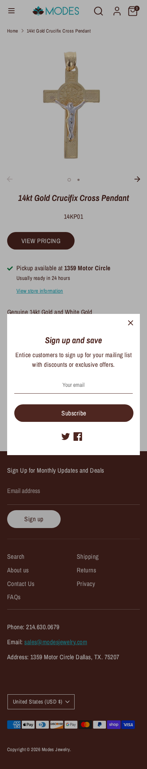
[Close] (130, 323)
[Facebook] (78, 436)
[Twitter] (65, 436)
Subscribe (73, 413)
